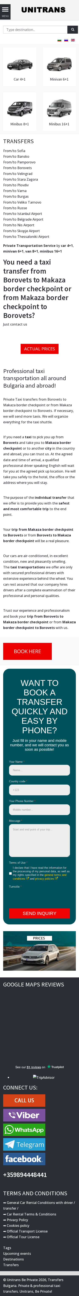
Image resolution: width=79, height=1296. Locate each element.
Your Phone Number (22, 801)
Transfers (11, 1265)
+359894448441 (25, 1174)
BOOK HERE (27, 651)
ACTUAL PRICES (39, 349)
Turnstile (15, 886)
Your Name (16, 761)
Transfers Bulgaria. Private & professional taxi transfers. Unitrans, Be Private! (33, 1285)
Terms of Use (18, 862)
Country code (18, 781)
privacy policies (44, 878)
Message (15, 820)
